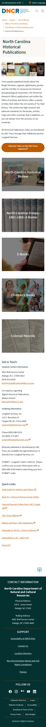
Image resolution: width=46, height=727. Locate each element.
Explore (12, 20)
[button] (35, 11)
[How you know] (22, 3)
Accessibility (32, 705)
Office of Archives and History (16, 23)
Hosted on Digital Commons (23, 721)
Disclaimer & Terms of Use (23, 709)
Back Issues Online (20, 497)
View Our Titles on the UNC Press (23, 147)
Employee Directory (18, 700)
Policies (23, 672)
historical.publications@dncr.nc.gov (18, 383)
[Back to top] (39, 570)
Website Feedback (16, 705)
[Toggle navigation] (42, 11)
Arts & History (23, 20)
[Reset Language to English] (30, 3)
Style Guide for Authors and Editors (18, 489)
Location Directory (23, 653)
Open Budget (30, 714)
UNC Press (11, 515)
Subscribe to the (19, 530)
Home (4, 20)
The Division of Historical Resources (19, 27)
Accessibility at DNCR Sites (23, 638)
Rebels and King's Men (17, 523)
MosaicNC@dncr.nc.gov (12, 401)
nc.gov (32, 700)
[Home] (16, 8)
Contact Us (23, 646)
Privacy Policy (15, 714)
